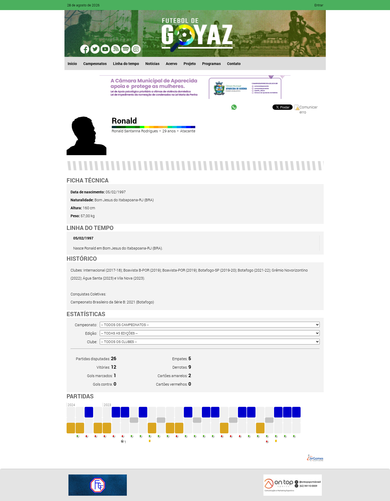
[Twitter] (95, 49)
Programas (211, 63)
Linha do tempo (126, 63)
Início (72, 63)
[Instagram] (136, 49)
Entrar (318, 5)
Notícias (152, 63)
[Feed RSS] (125, 49)
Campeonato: (86, 324)
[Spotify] (115, 49)
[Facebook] (85, 49)
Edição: (91, 333)
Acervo (171, 63)
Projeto (190, 63)
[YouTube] (105, 49)
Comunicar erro (309, 107)
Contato (234, 63)
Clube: (92, 341)
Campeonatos (95, 63)
